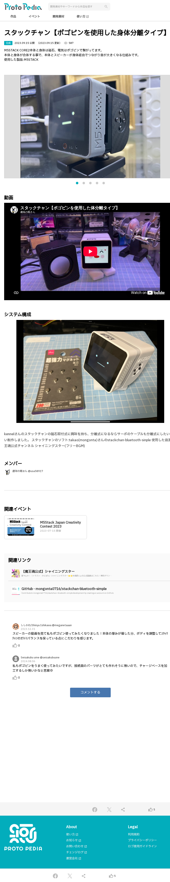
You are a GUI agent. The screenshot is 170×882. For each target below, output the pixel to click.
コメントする (90, 692)
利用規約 (134, 834)
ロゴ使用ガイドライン (142, 846)
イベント (34, 16)
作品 (13, 16)
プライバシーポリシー (142, 840)
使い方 (83, 16)
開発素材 (58, 16)
